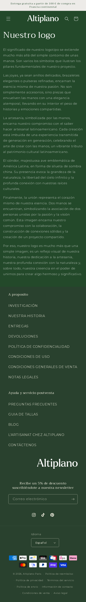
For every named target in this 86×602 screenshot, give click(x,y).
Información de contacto (57, 586)
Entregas (18, 326)
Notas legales (23, 377)
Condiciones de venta (36, 593)
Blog (13, 425)
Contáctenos (22, 445)
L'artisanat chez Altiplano (36, 435)
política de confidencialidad (39, 347)
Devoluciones (23, 336)
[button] (8, 18)
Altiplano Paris (32, 573)
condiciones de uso (29, 357)
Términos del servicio (60, 580)
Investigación (23, 306)
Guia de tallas (23, 414)
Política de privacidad (29, 580)
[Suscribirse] (72, 499)
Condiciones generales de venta (42, 367)
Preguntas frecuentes (32, 404)
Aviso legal (61, 593)
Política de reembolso (59, 573)
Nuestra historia (26, 316)
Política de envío (27, 586)
